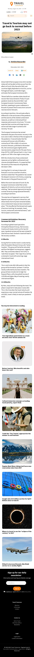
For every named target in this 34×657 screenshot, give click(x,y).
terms (20, 342)
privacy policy (27, 342)
